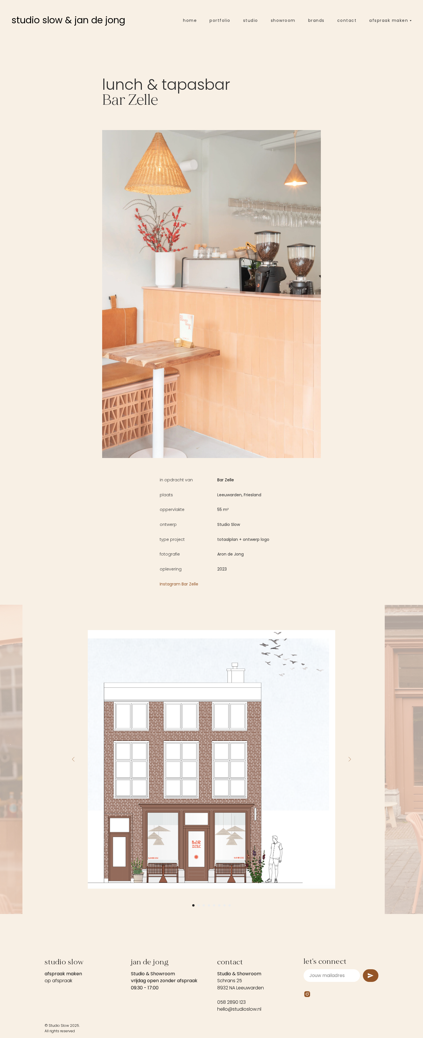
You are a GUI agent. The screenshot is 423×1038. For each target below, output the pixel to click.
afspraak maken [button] (388, 20)
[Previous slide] (73, 759)
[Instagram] (307, 994)
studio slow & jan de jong (68, 20)
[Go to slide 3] (204, 905)
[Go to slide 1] (193, 905)
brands (316, 20)
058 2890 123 (231, 1002)
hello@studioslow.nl (239, 1009)
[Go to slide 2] (198, 905)
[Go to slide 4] (209, 905)
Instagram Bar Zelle (179, 584)
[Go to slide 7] (224, 905)
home (190, 20)
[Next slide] (349, 759)
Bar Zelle (225, 480)
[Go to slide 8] (229, 905)
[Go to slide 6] (219, 905)
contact (347, 20)
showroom (283, 20)
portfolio (219, 20)
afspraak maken (63, 973)
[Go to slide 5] (214, 905)
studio (250, 20)
